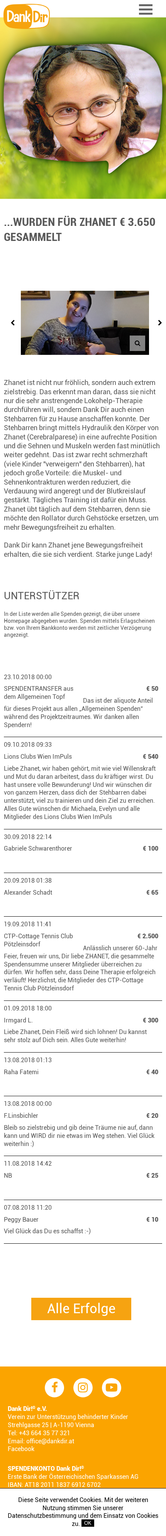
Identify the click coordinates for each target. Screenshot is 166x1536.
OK (87, 1523)
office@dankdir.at (50, 1441)
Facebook (21, 1449)
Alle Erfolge (81, 1309)
